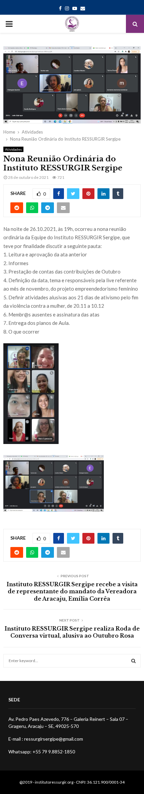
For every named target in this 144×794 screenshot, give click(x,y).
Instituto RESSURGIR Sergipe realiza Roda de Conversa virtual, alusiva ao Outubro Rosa (72, 632)
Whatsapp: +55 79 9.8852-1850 (41, 751)
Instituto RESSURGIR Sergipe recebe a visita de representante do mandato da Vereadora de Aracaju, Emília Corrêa (72, 591)
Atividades (13, 149)
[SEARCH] (133, 660)
